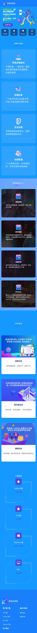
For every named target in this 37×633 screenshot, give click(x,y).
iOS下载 (5, 613)
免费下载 (8, 25)
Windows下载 (6, 624)
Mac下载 (5, 620)
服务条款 (22, 613)
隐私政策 (22, 616)
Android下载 (6, 616)
